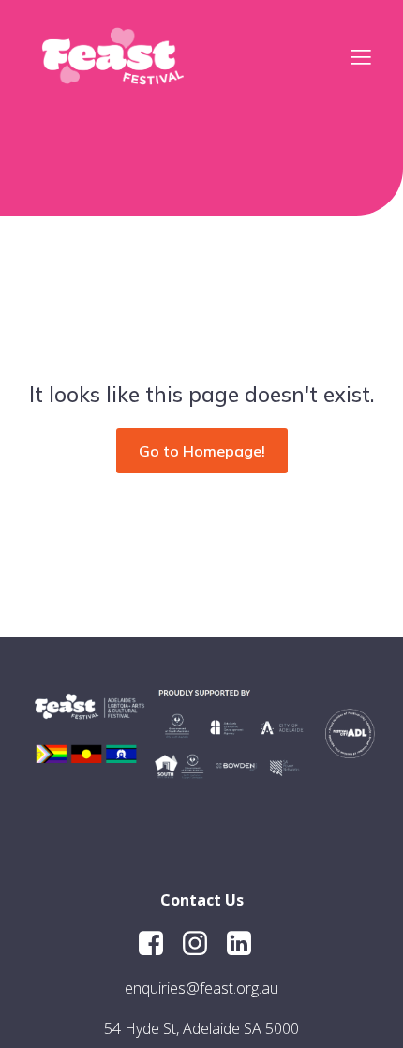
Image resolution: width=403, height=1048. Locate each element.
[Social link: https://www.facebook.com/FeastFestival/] (158, 944)
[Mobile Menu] (361, 56)
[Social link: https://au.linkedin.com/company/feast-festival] (246, 944)
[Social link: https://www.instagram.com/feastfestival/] (202, 944)
